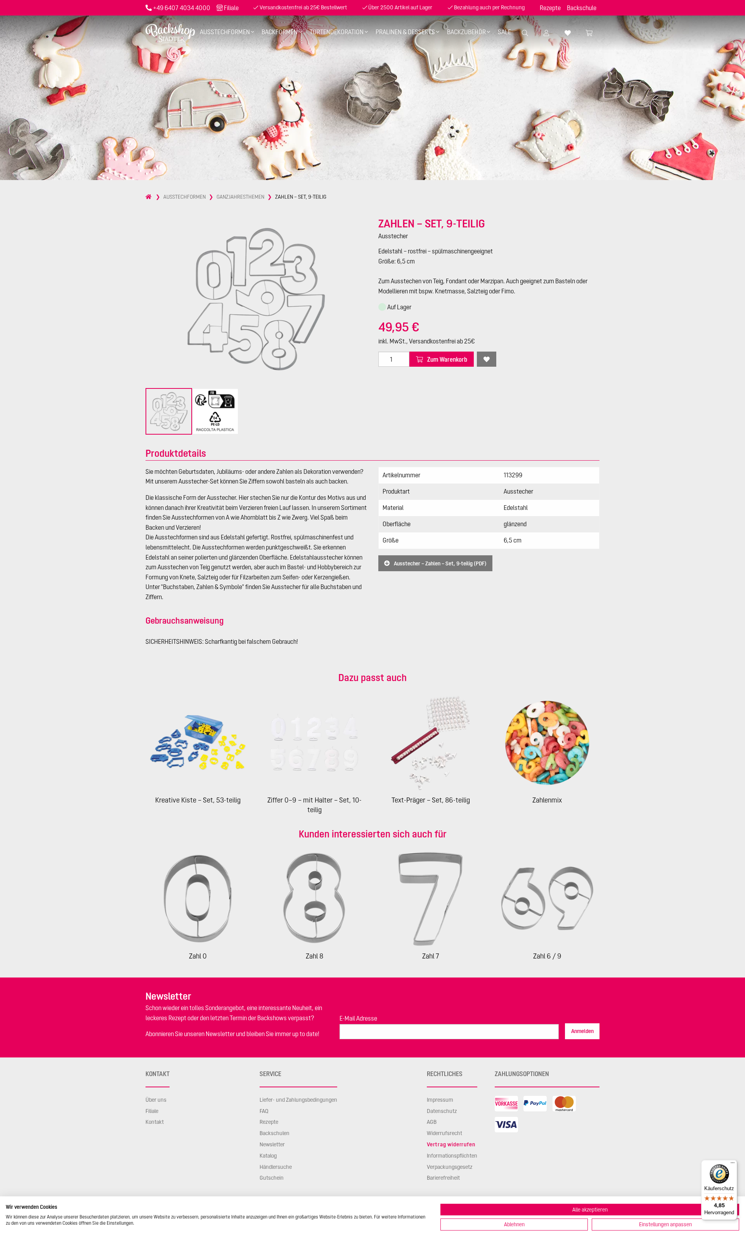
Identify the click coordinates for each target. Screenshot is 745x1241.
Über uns (156, 1100)
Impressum (440, 1100)
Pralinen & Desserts (405, 31)
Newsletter (272, 1144)
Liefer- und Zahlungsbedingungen (298, 1100)
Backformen (280, 31)
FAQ (264, 1111)
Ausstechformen (225, 31)
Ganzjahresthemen (240, 197)
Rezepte (550, 7)
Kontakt (155, 1122)
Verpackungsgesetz (450, 1167)
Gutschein (272, 1178)
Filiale (231, 7)
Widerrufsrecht (444, 1133)
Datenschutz (442, 1111)
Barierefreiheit (443, 1178)
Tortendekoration (337, 31)
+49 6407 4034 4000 (181, 7)
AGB (432, 1122)
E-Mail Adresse (358, 1018)
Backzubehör (466, 31)
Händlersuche (276, 1167)
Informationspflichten (452, 1156)
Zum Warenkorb (446, 359)
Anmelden (582, 1031)
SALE (504, 31)
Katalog (268, 1156)
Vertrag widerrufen (451, 1144)
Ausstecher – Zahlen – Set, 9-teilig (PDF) (440, 563)
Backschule (581, 7)
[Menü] (732, 1164)
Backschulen (274, 1133)
